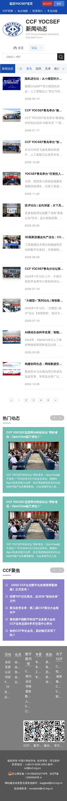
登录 (59, 3)
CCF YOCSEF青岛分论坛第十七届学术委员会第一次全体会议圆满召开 (44, 269)
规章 (59, 676)
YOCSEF (7, 682)
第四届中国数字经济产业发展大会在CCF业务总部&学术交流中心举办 (32, 621)
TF (8, 687)
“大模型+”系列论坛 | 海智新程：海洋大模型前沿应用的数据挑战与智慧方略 (44, 300)
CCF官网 (8, 10)
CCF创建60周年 (59, 691)
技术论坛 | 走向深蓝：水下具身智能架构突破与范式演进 (44, 205)
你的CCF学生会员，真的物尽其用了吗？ (33, 633)
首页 (21, 48)
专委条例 (38, 667)
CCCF (28, 671)
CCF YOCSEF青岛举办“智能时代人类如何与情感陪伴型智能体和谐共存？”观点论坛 (44, 142)
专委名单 (38, 677)
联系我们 (38, 10)
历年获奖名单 (49, 672)
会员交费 (18, 677)
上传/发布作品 (28, 701)
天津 (48, 68)
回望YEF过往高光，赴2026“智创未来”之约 (34, 598)
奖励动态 (49, 662)
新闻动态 (7, 68)
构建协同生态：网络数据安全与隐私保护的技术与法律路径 (44, 364)
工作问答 (38, 672)
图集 (28, 691)
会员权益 (18, 667)
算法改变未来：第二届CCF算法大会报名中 (34, 610)
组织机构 (59, 671)
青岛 (29, 68)
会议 (8, 662)
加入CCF (47, 3)
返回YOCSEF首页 (21, 3)
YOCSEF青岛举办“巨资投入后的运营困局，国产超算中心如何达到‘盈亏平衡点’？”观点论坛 (44, 174)
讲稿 (28, 686)
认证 (8, 672)
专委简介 (38, 662)
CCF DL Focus (28, 706)
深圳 (38, 68)
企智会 (7, 697)
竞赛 (8, 667)
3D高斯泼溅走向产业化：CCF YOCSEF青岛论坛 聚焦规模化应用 (44, 237)
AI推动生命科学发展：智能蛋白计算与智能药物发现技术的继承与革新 (44, 332)
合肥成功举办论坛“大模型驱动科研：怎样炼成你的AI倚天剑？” (32, 434)
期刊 (28, 676)
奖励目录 (49, 667)
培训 (8, 677)
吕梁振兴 (7, 692)
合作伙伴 (18, 682)
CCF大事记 (59, 686)
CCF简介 (59, 666)
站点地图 (23, 10)
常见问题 (52, 10)
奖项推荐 (49, 677)
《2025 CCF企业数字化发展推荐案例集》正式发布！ (33, 587)
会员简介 (18, 662)
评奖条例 (49, 682)
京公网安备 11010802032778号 (30, 773)
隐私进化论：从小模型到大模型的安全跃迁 (44, 78)
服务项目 (59, 681)
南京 (57, 68)
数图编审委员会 (28, 696)
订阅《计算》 (28, 711)
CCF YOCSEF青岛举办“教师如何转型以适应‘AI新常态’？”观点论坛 (44, 110)
